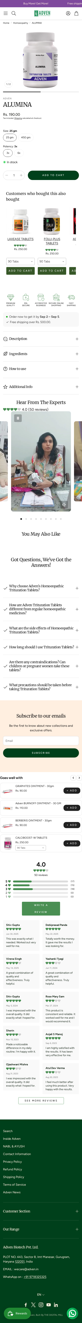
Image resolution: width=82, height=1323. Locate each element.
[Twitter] (33, 1305)
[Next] (79, 777)
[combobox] (20, 261)
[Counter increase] (21, 175)
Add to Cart (20, 270)
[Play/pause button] (18, 418)
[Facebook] (25, 1305)
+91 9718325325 (35, 1277)
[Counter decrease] (6, 175)
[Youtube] (48, 1305)
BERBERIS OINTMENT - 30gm (33, 820)
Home (6, 23)
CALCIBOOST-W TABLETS (31, 837)
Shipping (18, 118)
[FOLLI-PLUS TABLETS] (52, 221)
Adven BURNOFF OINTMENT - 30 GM (38, 803)
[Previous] (73, 777)
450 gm (26, 137)
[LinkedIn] (56, 1305)
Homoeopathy (20, 23)
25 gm (10, 137)
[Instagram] (41, 1305)
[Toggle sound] (64, 504)
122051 (20, 1261)
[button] (5, 13)
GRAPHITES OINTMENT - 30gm (34, 786)
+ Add (72, 790)
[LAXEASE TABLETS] (20, 221)
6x (19, 153)
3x (7, 153)
